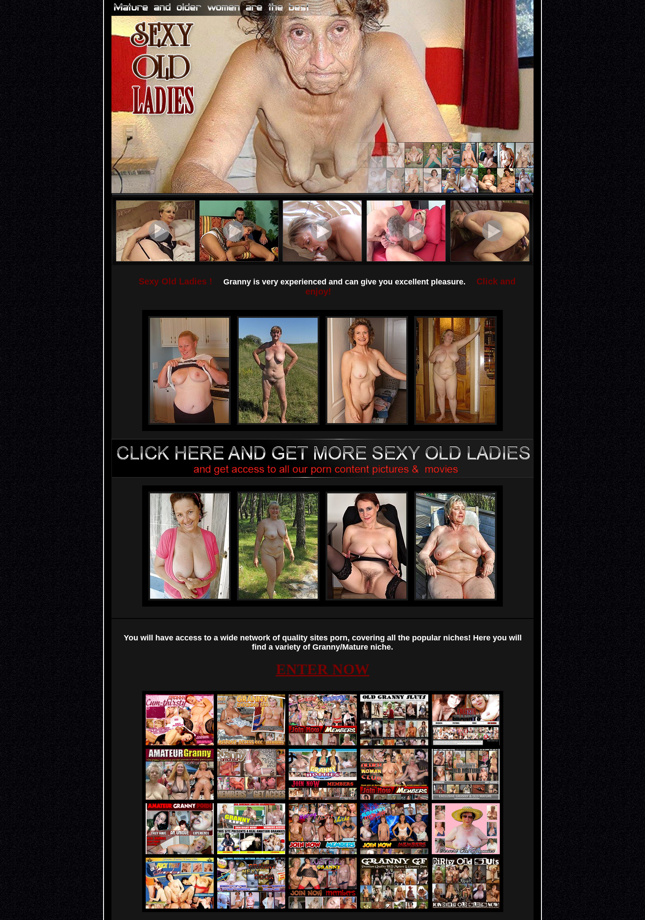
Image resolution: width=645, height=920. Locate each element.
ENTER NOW (322, 669)
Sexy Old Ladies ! (175, 281)
